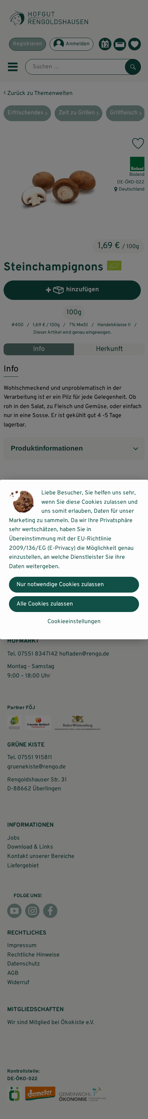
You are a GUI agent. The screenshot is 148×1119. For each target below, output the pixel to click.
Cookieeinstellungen (74, 621)
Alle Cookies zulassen (45, 604)
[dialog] (74, 559)
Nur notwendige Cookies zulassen (60, 584)
